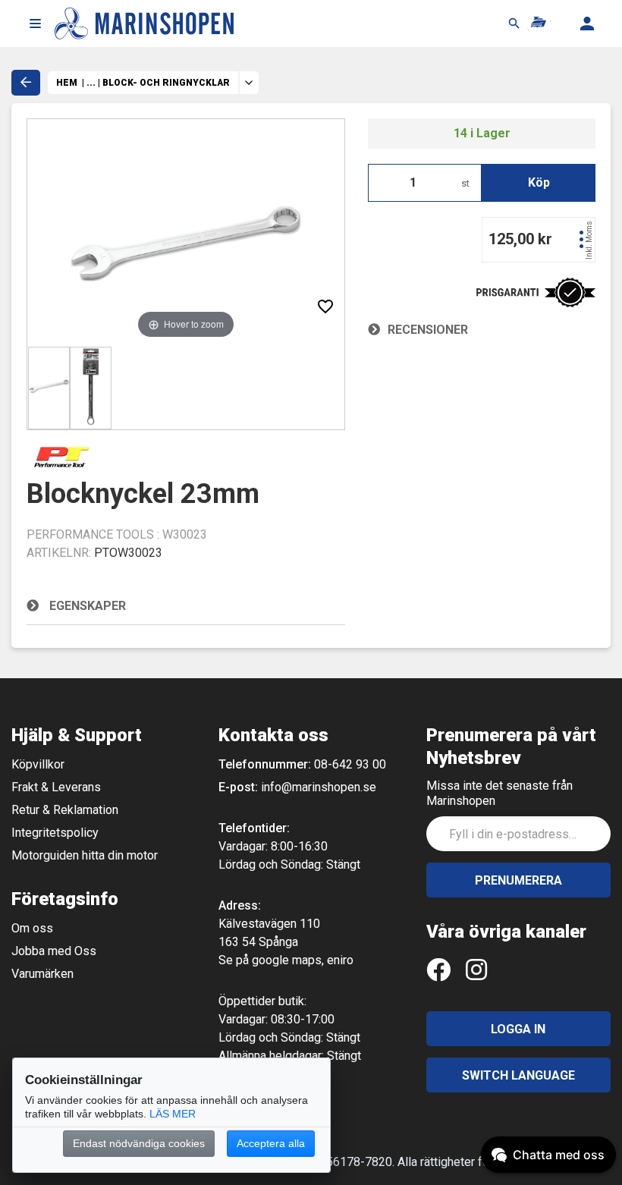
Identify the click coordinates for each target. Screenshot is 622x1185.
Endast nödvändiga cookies (139, 1143)
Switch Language (518, 1075)
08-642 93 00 (350, 764)
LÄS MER (172, 1114)
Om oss (32, 928)
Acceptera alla (271, 1143)
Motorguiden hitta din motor (84, 855)
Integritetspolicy (55, 832)
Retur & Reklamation (64, 810)
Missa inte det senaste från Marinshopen (499, 793)
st (465, 183)
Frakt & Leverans (56, 787)
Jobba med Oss (53, 951)
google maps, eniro (302, 960)
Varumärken (42, 974)
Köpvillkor (37, 764)
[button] (35, 23)
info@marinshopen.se (318, 787)
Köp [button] (539, 182)
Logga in (518, 1029)
